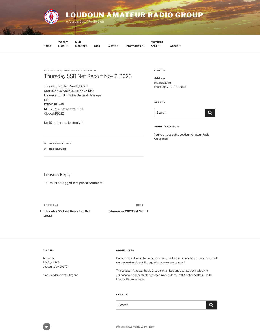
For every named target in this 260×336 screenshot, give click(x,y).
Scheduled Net (60, 143)
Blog (97, 45)
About (174, 45)
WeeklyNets (63, 43)
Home (47, 45)
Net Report (58, 148)
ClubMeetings (81, 43)
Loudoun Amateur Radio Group (134, 15)
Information (133, 45)
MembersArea (157, 43)
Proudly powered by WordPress (135, 326)
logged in (68, 183)
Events (111, 45)
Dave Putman (86, 70)
